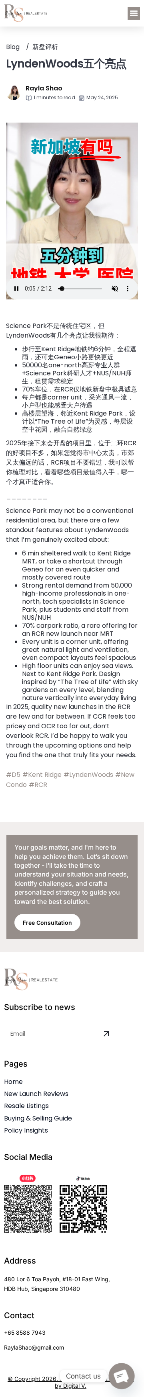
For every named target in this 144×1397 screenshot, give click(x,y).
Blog (13, 46)
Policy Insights (26, 1130)
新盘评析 (45, 46)
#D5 (13, 774)
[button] (134, 13)
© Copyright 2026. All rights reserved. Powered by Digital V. (71, 1382)
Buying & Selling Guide (38, 1118)
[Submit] (106, 1034)
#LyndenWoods (88, 774)
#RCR (38, 784)
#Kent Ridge (42, 774)
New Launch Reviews (36, 1093)
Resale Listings (26, 1105)
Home (13, 1081)
